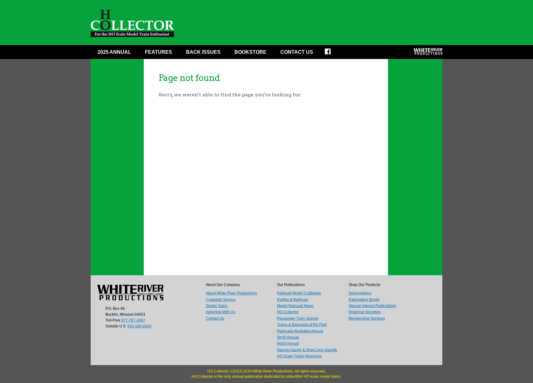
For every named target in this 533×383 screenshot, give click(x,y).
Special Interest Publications (372, 306)
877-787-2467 (133, 320)
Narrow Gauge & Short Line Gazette (307, 350)
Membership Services (367, 318)
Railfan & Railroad (292, 299)
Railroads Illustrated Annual (300, 331)
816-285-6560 (139, 326)
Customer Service (221, 299)
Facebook (332, 53)
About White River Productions (231, 293)
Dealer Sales (217, 306)
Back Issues (203, 52)
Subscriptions (360, 293)
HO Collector (288, 312)
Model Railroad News (295, 306)
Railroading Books (364, 299)
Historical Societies (365, 312)
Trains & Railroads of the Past (302, 324)
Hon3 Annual (288, 343)
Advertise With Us (220, 312)
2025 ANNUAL (114, 52)
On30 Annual (288, 337)
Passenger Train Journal (297, 318)
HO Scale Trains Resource (299, 356)
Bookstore (250, 52)
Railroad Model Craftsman (299, 293)
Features (158, 52)
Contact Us (296, 52)
